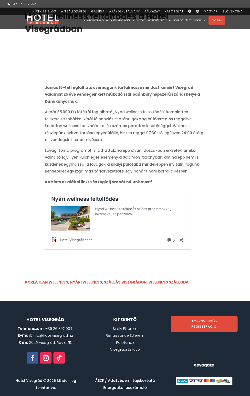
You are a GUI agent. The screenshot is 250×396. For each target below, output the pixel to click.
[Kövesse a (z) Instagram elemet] (46, 358)
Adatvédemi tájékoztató (131, 380)
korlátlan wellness (46, 282)
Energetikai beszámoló (125, 387)
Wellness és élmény (157, 20)
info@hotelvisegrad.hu (53, 335)
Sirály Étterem (125, 328)
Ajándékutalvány (124, 11)
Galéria (97, 11)
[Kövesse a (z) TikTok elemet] (59, 358)
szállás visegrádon (125, 282)
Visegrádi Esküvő (125, 349)
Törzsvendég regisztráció (204, 324)
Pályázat (152, 11)
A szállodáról (73, 11)
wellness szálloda (168, 282)
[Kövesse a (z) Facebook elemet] (32, 358)
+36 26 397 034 (24, 4)
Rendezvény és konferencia (187, 20)
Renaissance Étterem (125, 335)
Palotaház (125, 342)
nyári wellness (86, 282)
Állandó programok (93, 20)
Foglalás (216, 20)
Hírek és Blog (44, 11)
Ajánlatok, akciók (120, 20)
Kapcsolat (174, 11)
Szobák (141, 20)
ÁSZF (99, 380)
